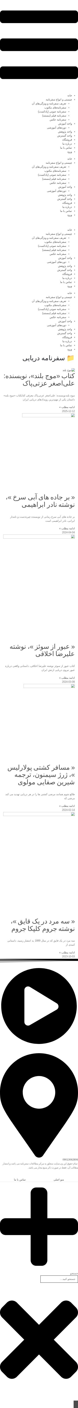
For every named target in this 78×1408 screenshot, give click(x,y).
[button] (76, 1175)
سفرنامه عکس (58, 119)
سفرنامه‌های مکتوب (55, 107)
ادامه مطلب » (67, 407)
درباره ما (67, 143)
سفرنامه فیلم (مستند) (54, 115)
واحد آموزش (65, 123)
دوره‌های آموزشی (56, 127)
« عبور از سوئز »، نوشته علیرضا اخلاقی (42, 650)
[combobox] (59, 1279)
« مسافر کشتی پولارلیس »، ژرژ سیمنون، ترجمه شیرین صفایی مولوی (41, 775)
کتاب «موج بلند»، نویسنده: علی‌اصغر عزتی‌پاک (39, 379)
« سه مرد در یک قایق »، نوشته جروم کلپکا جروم (43, 924)
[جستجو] (76, 1404)
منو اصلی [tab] (59, 1179)
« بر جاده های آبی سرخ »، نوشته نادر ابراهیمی (40, 500)
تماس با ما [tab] (20, 1179)
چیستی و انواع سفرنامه (59, 99)
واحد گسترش (64, 135)
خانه (69, 95)
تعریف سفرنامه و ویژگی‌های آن (49, 103)
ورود (69, 151)
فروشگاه (67, 139)
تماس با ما (66, 147)
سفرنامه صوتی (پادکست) (52, 111)
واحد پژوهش (65, 131)
